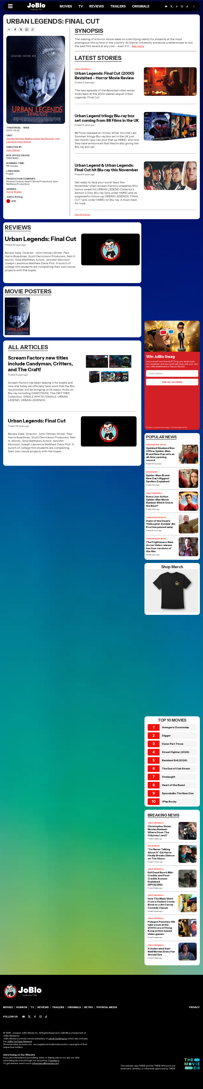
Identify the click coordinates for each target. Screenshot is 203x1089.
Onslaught (168, 776)
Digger (166, 735)
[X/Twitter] (29, 1016)
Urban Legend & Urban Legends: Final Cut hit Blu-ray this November (106, 167)
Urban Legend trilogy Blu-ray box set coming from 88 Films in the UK (107, 118)
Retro (88, 1007)
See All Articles (82, 214)
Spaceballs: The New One (178, 793)
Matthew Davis (32, 138)
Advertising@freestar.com (45, 1063)
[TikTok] (187, 6)
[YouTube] (23, 1016)
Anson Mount (24, 141)
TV (32, 1007)
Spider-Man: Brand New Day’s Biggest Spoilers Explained (158, 478)
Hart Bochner (47, 138)
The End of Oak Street (176, 768)
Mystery (18, 191)
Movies (8, 1007)
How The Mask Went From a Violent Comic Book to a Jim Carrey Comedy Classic (161, 903)
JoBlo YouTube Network (19, 1041)
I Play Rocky (169, 801)
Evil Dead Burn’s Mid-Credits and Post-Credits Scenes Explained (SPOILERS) (161, 878)
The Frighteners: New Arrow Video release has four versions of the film (159, 547)
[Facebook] (35, 1016)
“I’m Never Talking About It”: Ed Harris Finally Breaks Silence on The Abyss (161, 854)
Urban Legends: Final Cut (40, 239)
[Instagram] (40, 1016)
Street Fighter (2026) (175, 752)
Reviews (43, 1007)
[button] (10, 6)
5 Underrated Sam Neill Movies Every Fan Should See (161, 951)
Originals (74, 1007)
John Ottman (13, 150)
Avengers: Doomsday (175, 727)
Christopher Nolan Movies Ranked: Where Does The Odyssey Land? (159, 831)
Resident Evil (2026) (174, 760)
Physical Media (106, 1007)
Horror (9, 191)
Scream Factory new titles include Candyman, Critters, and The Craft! (40, 364)
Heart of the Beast (173, 785)
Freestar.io (53, 1060)
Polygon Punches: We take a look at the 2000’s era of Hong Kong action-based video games (161, 927)
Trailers (58, 1007)
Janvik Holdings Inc (58, 1038)
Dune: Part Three (172, 743)
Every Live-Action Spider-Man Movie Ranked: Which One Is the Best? (159, 501)
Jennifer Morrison (15, 138)
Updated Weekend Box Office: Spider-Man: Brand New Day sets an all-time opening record (160, 454)
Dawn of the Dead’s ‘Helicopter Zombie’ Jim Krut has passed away (160, 523)
